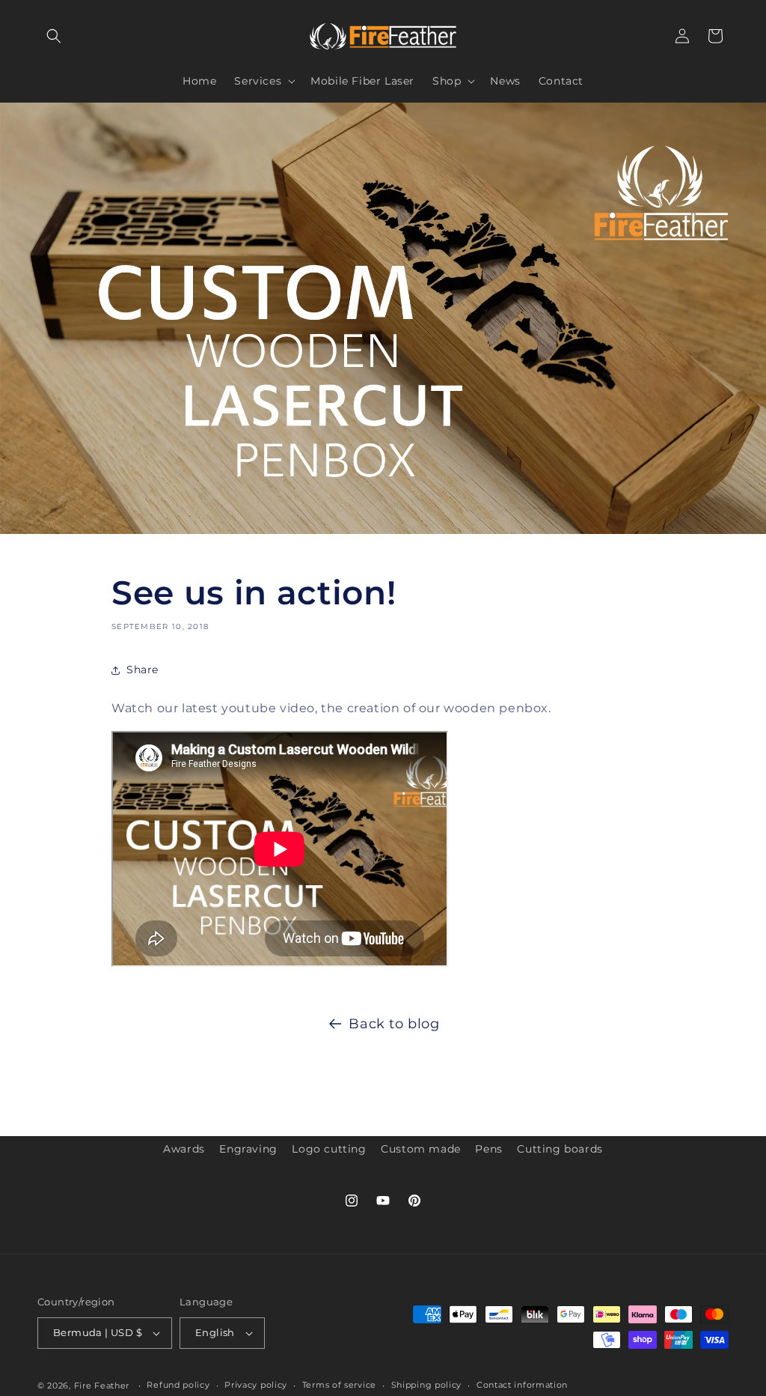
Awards (184, 1149)
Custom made (421, 1149)
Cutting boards (559, 1149)
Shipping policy (426, 1385)
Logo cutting (329, 1149)
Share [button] (142, 669)
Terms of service (339, 1385)
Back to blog (394, 1024)
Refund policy (178, 1385)
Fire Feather (101, 1385)
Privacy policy (255, 1385)
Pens (488, 1149)
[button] (53, 35)
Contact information (522, 1385)
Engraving (248, 1149)
